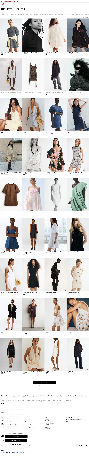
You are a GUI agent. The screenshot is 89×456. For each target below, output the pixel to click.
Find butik (46, 422)
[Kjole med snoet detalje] (11, 354)
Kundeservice (47, 419)
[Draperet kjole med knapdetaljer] (33, 35)
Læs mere (68, 421)
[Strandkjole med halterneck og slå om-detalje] (33, 114)
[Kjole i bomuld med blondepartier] (55, 234)
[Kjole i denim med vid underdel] (11, 234)
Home (2, 423)
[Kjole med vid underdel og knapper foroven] (11, 155)
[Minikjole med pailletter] (55, 274)
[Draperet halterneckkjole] (78, 234)
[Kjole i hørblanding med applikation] (33, 194)
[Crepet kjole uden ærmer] (78, 274)
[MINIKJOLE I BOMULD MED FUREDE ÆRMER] (33, 314)
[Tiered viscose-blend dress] (11, 114)
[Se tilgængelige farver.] (2, 54)
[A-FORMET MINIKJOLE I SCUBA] (33, 234)
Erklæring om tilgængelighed (29, 427)
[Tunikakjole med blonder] (55, 35)
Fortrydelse (47, 428)
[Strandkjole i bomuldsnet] (33, 155)
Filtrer (85, 17)
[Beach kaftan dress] (11, 314)
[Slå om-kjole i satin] (55, 354)
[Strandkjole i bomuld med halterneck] (11, 274)
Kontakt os (46, 424)
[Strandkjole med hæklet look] (78, 314)
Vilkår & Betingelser (49, 423)
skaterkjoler (21, 396)
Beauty (2, 424)
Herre (2, 420)
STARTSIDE (3, 412)
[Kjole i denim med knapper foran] (78, 74)
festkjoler (30, 397)
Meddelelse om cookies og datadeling (16, 433)
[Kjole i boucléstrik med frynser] (78, 155)
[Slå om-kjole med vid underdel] (33, 274)
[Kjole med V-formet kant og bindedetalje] (55, 194)
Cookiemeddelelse (48, 427)
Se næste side (44, 382)
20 (51, 385)
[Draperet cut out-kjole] (78, 114)
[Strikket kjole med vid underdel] (11, 35)
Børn (2, 422)
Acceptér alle (16, 436)
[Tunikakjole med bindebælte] (55, 155)
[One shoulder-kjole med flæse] (78, 194)
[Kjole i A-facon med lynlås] (11, 194)
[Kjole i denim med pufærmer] (55, 114)
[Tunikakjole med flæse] (78, 354)
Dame (2, 419)
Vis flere (3, 403)
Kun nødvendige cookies (16, 440)
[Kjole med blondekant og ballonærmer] (55, 74)
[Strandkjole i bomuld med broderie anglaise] (11, 74)
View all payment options (29, 452)
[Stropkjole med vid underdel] (55, 314)
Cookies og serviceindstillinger (16, 444)
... (49, 385)
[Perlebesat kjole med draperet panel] (33, 74)
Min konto (46, 420)
